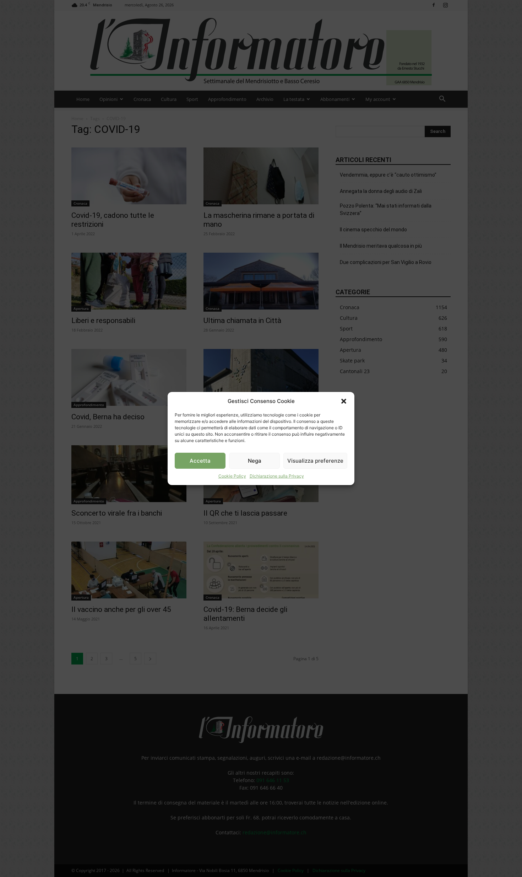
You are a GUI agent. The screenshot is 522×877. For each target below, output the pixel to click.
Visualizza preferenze (315, 460)
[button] (343, 401)
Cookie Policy (232, 476)
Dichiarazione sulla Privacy (277, 476)
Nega (254, 460)
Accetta (200, 460)
